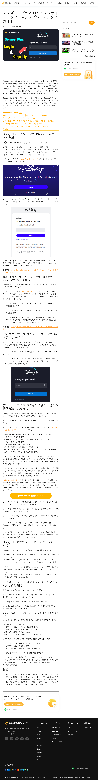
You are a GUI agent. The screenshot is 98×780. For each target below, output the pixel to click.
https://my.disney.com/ (29, 159)
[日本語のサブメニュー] (95, 3)
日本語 (92, 3)
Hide (20, 113)
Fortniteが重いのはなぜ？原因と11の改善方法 (83, 43)
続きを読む (89, 56)
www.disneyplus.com (28, 291)
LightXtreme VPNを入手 (14, 704)
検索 (91, 22)
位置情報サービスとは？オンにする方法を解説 (83, 35)
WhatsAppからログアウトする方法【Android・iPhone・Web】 (83, 50)
